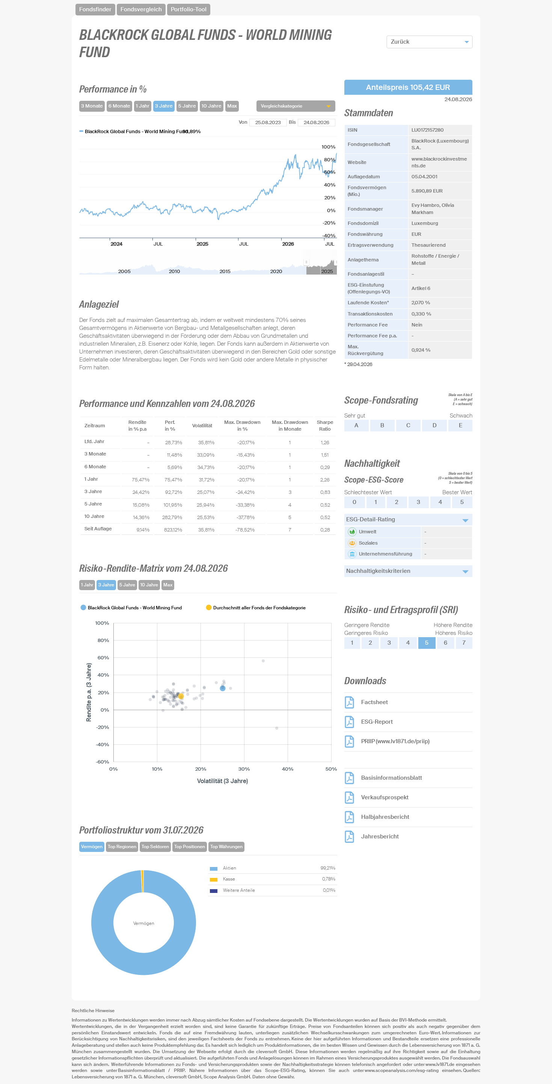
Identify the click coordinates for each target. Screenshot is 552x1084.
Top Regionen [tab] (122, 847)
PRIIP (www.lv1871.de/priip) (395, 741)
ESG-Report (377, 722)
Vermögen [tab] (92, 847)
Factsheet (374, 702)
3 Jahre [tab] (106, 585)
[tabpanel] (208, 695)
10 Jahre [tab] (149, 585)
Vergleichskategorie (281, 106)
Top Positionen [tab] (189, 847)
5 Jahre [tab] (127, 585)
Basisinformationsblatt (391, 778)
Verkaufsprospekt (385, 797)
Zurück (400, 42)
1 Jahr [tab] (87, 585)
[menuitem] (321, 262)
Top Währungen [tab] (226, 847)
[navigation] (276, 9)
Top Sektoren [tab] (155, 847)
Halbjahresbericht (385, 817)
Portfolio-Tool (189, 9)
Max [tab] (167, 585)
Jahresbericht (380, 836)
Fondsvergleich (141, 9)
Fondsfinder (95, 9)
